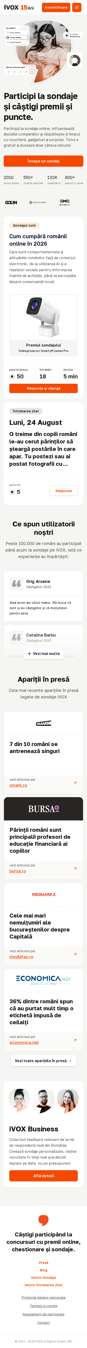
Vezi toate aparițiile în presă (41, 1060)
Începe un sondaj (43, 161)
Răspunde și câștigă (43, 388)
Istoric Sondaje (43, 1277)
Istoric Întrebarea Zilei (43, 1285)
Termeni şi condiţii (44, 1306)
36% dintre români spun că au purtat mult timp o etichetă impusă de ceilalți (42, 1011)
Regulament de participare (43, 1314)
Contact (43, 1323)
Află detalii (43, 1175)
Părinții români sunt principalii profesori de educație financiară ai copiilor (40, 840)
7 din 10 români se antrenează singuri (35, 747)
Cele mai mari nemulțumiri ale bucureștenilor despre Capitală (40, 926)
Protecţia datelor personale (44, 1297)
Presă (43, 1263)
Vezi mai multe (46, 653)
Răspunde (63, 491)
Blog (43, 1270)
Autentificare (56, 7)
